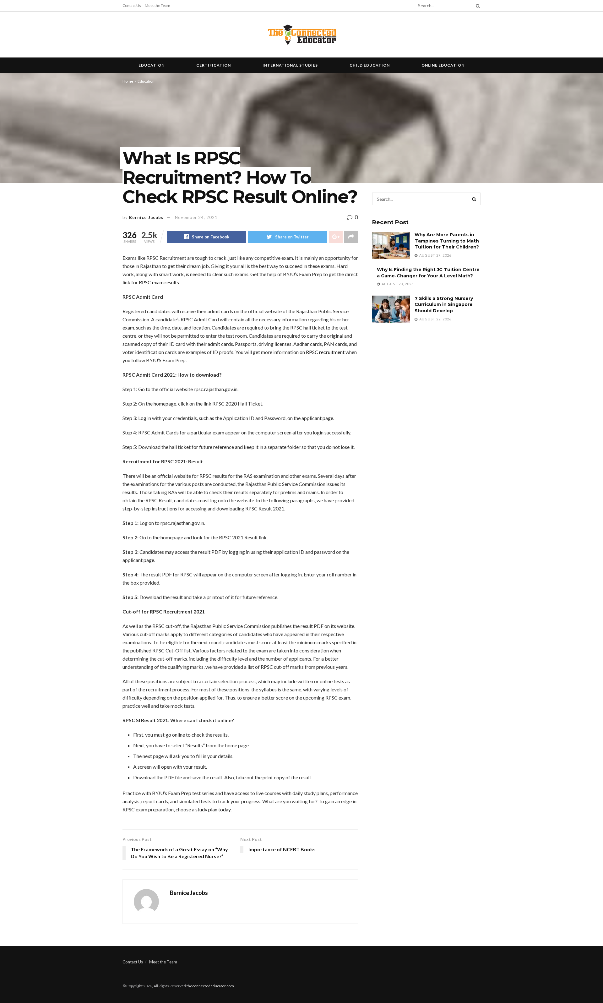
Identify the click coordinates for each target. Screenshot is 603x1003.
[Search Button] (477, 5)
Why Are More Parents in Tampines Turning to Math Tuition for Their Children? (447, 241)
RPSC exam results (159, 282)
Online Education (442, 65)
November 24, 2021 (196, 217)
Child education (370, 65)
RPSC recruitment (325, 352)
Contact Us (131, 5)
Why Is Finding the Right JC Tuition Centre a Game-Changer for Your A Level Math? (428, 273)
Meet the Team (157, 5)
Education (152, 65)
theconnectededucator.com (210, 986)
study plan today (213, 809)
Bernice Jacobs (146, 217)
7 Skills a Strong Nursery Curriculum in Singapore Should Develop (444, 304)
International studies (290, 65)
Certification (213, 65)
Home (127, 81)
